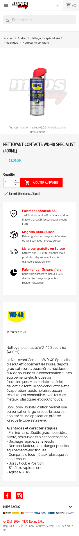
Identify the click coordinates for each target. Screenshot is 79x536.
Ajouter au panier (41, 182)
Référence (13, 331)
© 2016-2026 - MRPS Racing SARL (23, 521)
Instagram (19, 495)
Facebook (7, 495)
